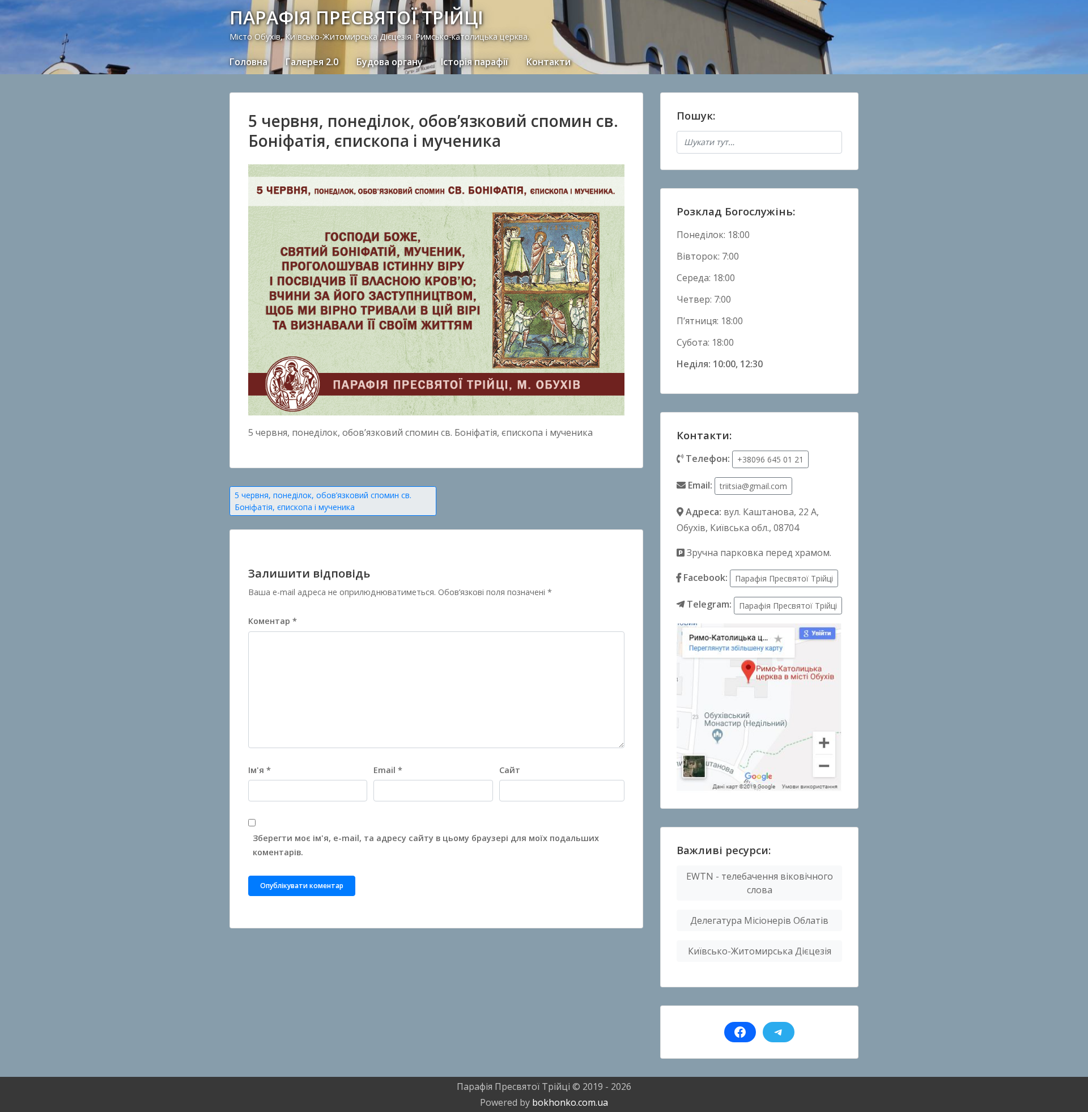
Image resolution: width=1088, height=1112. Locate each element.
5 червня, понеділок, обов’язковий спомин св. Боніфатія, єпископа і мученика (323, 501)
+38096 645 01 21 (770, 459)
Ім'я (259, 770)
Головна (248, 62)
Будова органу (389, 62)
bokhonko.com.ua (570, 1102)
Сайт (509, 770)
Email (387, 770)
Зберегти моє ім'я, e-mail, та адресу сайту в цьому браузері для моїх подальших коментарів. (426, 845)
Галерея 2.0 (312, 62)
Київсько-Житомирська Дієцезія (759, 951)
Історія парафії (474, 62)
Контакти (548, 62)
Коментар (272, 621)
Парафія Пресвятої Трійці (784, 578)
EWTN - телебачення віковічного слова (759, 883)
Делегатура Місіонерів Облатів (759, 920)
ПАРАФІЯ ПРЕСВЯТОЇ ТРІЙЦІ (356, 17)
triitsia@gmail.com (753, 486)
